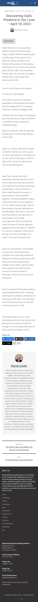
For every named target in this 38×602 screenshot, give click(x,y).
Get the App (6, 498)
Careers (4, 501)
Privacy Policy (6, 514)
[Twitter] (21, 599)
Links (3, 507)
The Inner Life (29, 11)
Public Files (5, 527)
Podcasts (20, 11)
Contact (4, 517)
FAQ (3, 530)
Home (4, 494)
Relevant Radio (18, 595)
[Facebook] (16, 599)
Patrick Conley (22, 30)
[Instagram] (18, 599)
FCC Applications (7, 523)
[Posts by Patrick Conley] (12, 30)
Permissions (6, 511)
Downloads (6, 504)
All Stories (5, 520)
